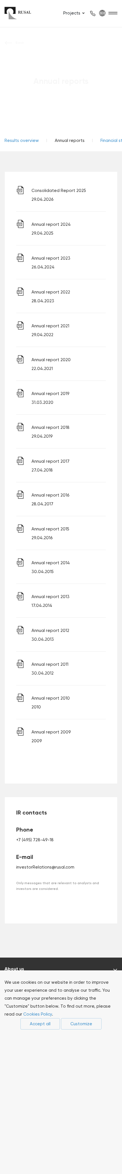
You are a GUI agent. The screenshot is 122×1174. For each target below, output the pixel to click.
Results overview (22, 140)
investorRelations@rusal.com (45, 867)
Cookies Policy (37, 1014)
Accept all (40, 1023)
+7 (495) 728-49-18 (35, 839)
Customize (81, 1023)
